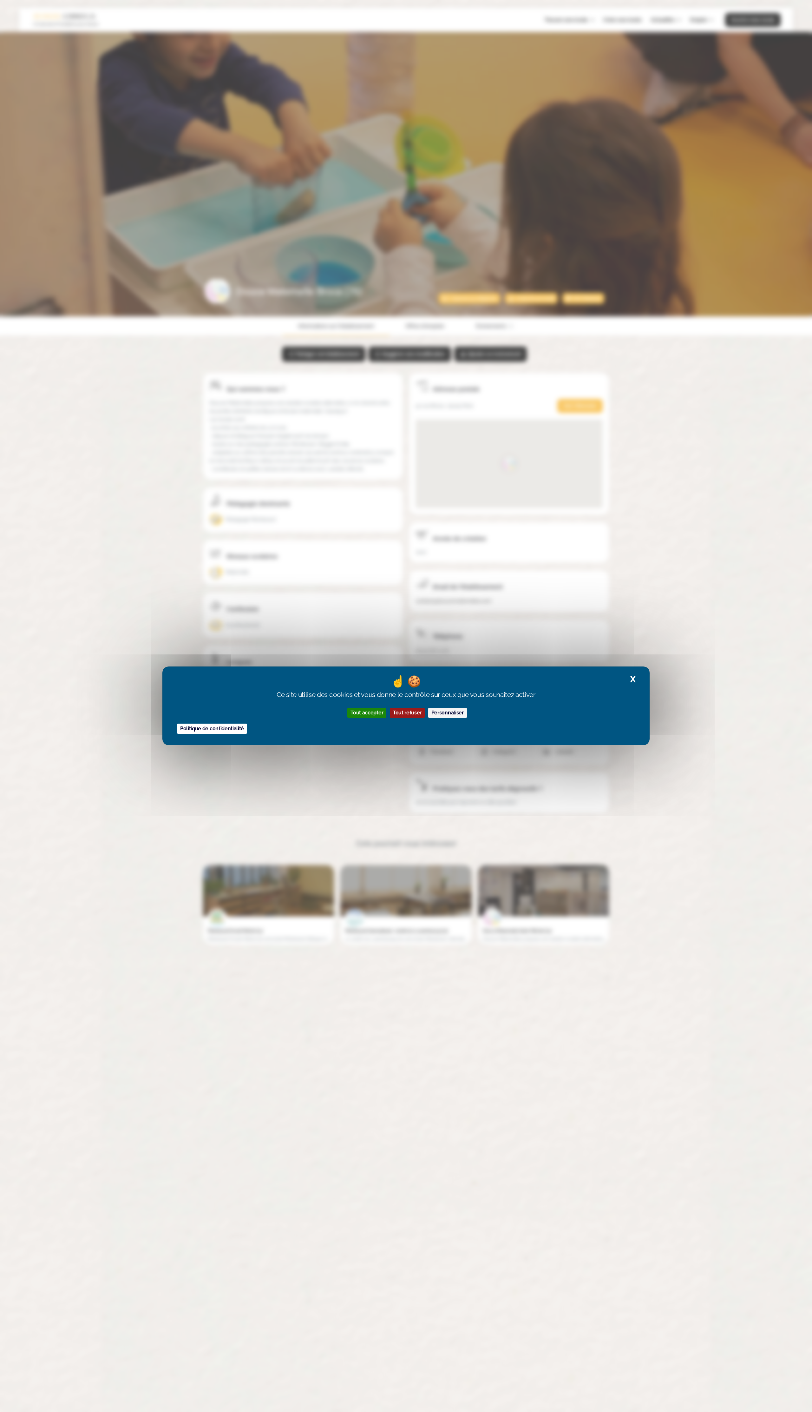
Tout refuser (407, 713)
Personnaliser (447, 713)
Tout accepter (366, 713)
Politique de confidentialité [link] (212, 729)
